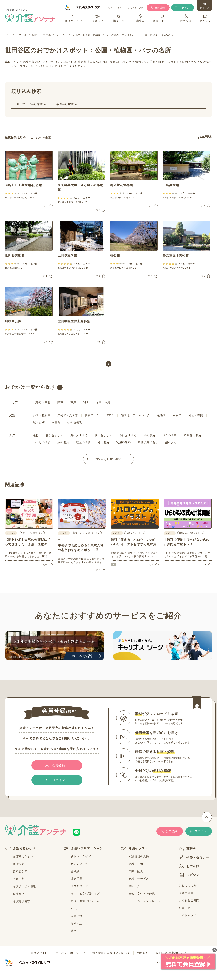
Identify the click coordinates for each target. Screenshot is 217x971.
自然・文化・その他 (142, 893)
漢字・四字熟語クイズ (85, 893)
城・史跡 (39, 422)
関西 (86, 402)
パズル (75, 908)
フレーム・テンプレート (145, 901)
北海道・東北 (42, 402)
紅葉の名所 (83, 442)
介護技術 (18, 864)
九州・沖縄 (103, 402)
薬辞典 (191, 848)
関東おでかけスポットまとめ (86, 533)
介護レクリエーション (87, 848)
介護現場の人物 (139, 856)
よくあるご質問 (136, 8)
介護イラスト (138, 848)
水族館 (177, 415)
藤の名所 (63, 442)
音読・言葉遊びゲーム (85, 901)
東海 (73, 402)
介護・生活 (136, 863)
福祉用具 (134, 886)
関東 (60, 402)
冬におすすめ (128, 435)
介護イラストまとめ (135, 533)
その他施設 (74, 422)
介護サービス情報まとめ (32, 533)
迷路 (73, 930)
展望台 (56, 422)
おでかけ (193, 866)
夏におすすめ (79, 435)
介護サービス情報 (24, 886)
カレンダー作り (81, 863)
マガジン (193, 874)
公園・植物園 (42, 415)
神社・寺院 (196, 415)
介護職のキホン (23, 856)
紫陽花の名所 (192, 435)
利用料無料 (123, 442)
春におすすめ (54, 435)
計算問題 (76, 878)
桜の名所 (149, 435)
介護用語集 (186, 893)
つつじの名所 (42, 442)
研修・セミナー (197, 857)
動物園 (161, 415)
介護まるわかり (24, 848)
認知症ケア (20, 871)
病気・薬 (18, 878)
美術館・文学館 (67, 415)
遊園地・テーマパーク (135, 415)
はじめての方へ (114, 8)
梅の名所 (103, 442)
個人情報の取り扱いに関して (111, 952)
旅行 (36, 435)
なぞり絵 (76, 923)
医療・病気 (136, 871)
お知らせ (185, 907)
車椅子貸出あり (148, 442)
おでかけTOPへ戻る (108, 459)
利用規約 (143, 952)
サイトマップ (187, 915)
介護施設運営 (21, 901)
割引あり (171, 442)
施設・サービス (139, 878)
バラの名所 (169, 435)
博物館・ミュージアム (99, 415)
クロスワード (79, 886)
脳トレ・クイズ (81, 856)
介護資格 (18, 893)
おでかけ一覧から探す (30, 387)
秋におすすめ (103, 435)
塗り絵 (75, 871)
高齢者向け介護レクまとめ (191, 533)
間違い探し (78, 916)
